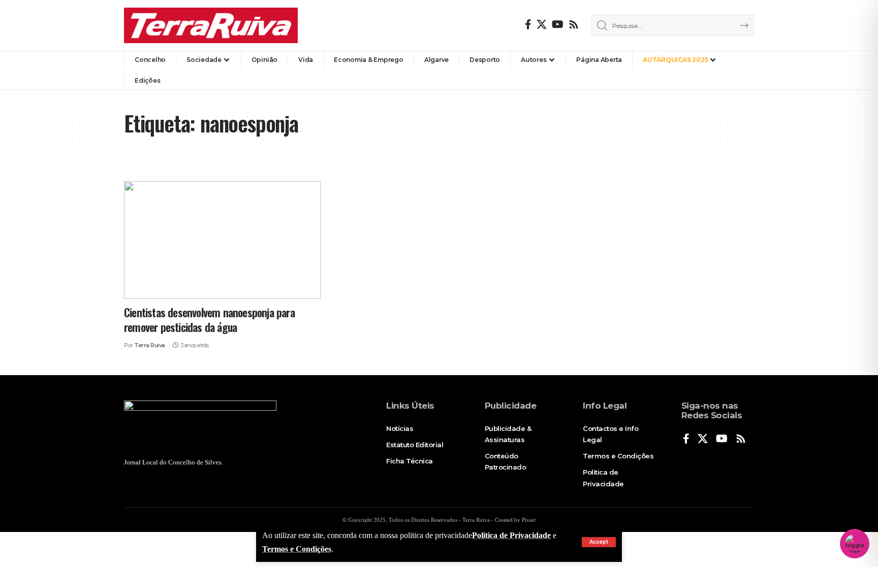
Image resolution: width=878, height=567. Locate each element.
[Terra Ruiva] (211, 25)
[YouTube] (557, 24)
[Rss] (573, 24)
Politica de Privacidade (511, 535)
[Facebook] (528, 24)
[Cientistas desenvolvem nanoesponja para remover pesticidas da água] (222, 240)
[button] (599, 542)
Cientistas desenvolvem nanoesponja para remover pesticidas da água (209, 319)
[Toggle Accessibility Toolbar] (854, 543)
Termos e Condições (296, 549)
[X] (541, 24)
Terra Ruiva (149, 345)
